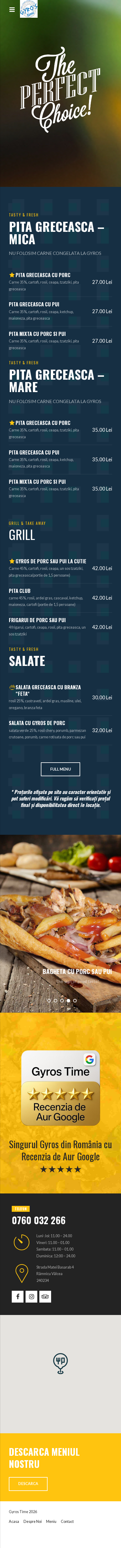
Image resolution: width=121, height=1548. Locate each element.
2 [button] (55, 1000)
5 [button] (75, 1000)
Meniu (51, 1521)
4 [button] (68, 1000)
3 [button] (62, 1000)
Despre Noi (32, 1521)
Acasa (14, 1521)
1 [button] (49, 1000)
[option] (60, 923)
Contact (67, 1521)
